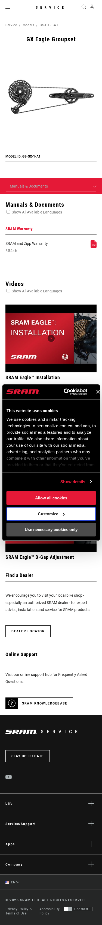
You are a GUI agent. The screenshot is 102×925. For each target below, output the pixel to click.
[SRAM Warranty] (94, 247)
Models (28, 25)
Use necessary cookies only (51, 529)
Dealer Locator (28, 631)
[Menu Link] (7, 8)
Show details (72, 481)
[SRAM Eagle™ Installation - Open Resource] (51, 338)
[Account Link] (92, 8)
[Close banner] (98, 392)
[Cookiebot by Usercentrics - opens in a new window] (65, 391)
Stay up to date (27, 756)
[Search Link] (83, 8)
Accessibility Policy (49, 911)
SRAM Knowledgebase (44, 703)
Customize (48, 514)
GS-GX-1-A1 (49, 25)
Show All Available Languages (37, 212)
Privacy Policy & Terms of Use (18, 911)
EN (13, 882)
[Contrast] (68, 909)
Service (51, 7)
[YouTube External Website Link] (8, 778)
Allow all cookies (51, 498)
